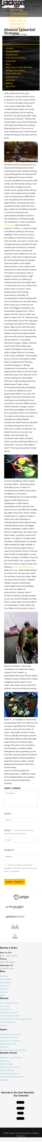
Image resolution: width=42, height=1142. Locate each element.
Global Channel (8, 1044)
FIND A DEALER (13, 74)
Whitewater (6, 979)
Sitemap (4, 1080)
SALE (21, 30)
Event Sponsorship (10, 1016)
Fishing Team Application (13, 1050)
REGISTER (10, 86)
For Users (5, 1006)
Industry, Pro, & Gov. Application (16, 1019)
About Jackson (7, 1022)
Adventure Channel (10, 1041)
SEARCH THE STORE (15, 71)
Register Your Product (11, 1057)
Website (9, 850)
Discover (4, 989)
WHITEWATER (12, 51)
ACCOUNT (10, 80)
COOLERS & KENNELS (16, 58)
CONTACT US (12, 77)
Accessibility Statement (12, 1077)
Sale (2, 995)
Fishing (4, 976)
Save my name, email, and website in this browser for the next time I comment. (20, 868)
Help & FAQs (6, 1064)
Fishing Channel (8, 1037)
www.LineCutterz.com (23, 567)
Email (8, 830)
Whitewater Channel (10, 1034)
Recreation (5, 982)
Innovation (5, 1009)
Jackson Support (9, 1012)
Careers (4, 1025)
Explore (4, 992)
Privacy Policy (7, 1070)
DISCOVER (17, 27)
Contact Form (7, 968)
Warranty (4, 1061)
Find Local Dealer (9, 1003)
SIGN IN (9, 83)
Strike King (9, 225)
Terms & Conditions (10, 1067)
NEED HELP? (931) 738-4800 (9, 7)
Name (8, 814)
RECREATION (17, 17)
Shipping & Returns (10, 1073)
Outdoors (5, 986)
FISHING (10, 48)
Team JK (4, 1047)
